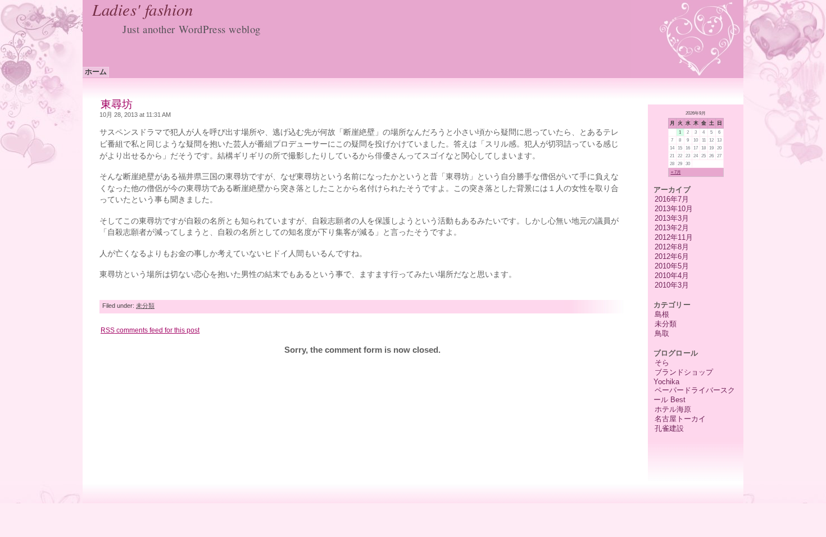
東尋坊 (117, 104)
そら (662, 362)
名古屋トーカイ (680, 419)
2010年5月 (672, 266)
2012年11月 (674, 237)
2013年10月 (674, 208)
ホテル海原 (673, 409)
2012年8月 (672, 247)
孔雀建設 (669, 428)
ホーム (96, 71)
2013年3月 (672, 218)
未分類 (666, 324)
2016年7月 (672, 199)
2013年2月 (672, 228)
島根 (662, 314)
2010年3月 (672, 285)
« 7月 (676, 172)
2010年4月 (672, 275)
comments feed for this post (150, 330)
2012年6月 (672, 256)
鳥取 (662, 333)
